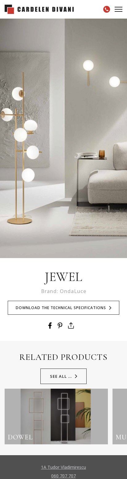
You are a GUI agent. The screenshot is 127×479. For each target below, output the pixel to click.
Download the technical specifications (61, 307)
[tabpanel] (63, 138)
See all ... (61, 376)
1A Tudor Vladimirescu (63, 467)
